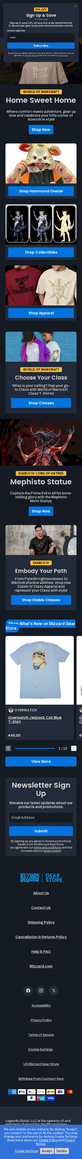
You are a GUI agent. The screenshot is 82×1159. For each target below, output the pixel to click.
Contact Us (41, 908)
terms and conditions (47, 847)
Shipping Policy (41, 922)
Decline (61, 1151)
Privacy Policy (41, 1020)
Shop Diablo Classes (41, 600)
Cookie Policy (48, 1140)
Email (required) (16, 31)
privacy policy (52, 850)
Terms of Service (41, 1035)
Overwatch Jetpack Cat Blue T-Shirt (35, 719)
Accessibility (41, 1005)
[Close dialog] (76, 6)
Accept (47, 1151)
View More (41, 761)
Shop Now (41, 129)
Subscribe (40, 46)
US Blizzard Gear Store (41, 1064)
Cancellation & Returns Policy (41, 937)
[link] (39, 688)
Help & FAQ (41, 952)
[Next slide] (74, 748)
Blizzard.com (41, 966)
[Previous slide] (8, 748)
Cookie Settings (40, 1049)
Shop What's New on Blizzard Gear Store (40, 626)
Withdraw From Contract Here (41, 1079)
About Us (41, 893)
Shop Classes (41, 403)
